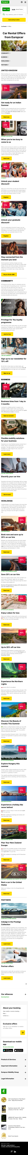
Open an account (9, 415)
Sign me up (7, 373)
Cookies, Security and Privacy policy (10, 1146)
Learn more (7, 454)
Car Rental (3, 26)
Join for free (7, 334)
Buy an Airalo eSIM (9, 274)
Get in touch (7, 494)
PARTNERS (4, 65)
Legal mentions (10, 1145)
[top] (26, 984)
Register (6, 197)
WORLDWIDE (5, 61)
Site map (3, 1145)
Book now (6, 117)
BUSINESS (4, 57)
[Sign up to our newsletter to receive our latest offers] (22, 1032)
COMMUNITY (5, 53)
